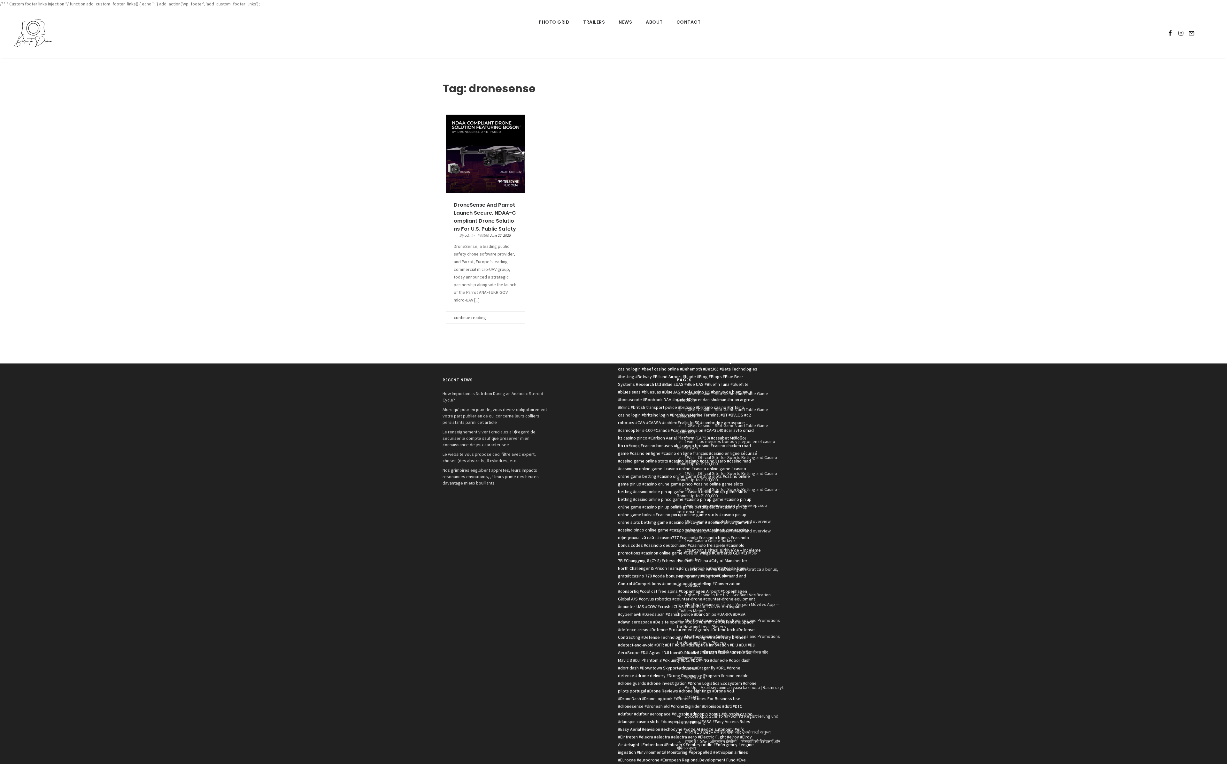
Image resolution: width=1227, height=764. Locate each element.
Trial (688, 706)
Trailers (594, 22)
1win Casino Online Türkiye (710, 540)
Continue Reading (470, 317)
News (625, 22)
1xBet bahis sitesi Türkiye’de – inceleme (723, 550)
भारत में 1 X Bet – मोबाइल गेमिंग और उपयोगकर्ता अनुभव (728, 732)
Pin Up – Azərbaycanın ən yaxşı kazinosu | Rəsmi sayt (734, 687)
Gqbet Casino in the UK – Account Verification (728, 595)
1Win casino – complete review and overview (728, 521)
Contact (688, 22)
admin (470, 235)
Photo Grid (554, 22)
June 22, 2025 (500, 235)
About (654, 22)
